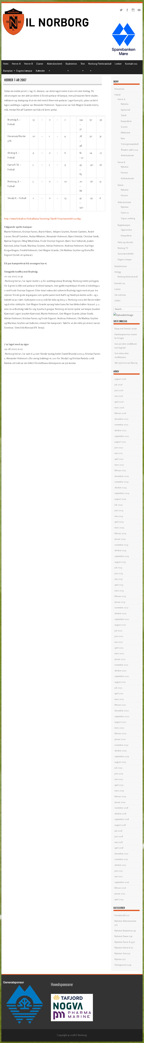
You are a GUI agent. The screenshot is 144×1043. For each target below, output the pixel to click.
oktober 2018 (120, 813)
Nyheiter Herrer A (122, 942)
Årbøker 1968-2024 (129, 149)
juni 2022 (118, 636)
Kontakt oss (131, 63)
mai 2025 (118, 453)
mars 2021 (119, 699)
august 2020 (120, 722)
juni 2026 (118, 390)
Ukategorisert (120, 965)
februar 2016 (120, 887)
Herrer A (16, 63)
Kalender (40, 70)
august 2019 (120, 762)
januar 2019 (119, 802)
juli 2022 (118, 630)
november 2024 (121, 481)
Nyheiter (125, 104)
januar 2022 (119, 659)
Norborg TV (123, 248)
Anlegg (117, 272)
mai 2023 (118, 579)
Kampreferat (126, 121)
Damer (39, 63)
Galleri (117, 300)
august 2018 (120, 825)
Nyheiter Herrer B (122, 947)
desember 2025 (121, 419)
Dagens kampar (24, 70)
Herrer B (28, 63)
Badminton (71, 63)
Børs (123, 138)
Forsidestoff (119, 915)
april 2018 (118, 847)
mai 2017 (118, 876)
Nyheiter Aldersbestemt (125, 921)
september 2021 (121, 676)
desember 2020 (121, 710)
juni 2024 (118, 510)
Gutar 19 (125, 212)
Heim (5, 63)
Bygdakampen (124, 225)
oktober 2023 (120, 550)
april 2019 (118, 785)
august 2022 (120, 624)
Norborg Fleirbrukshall (99, 63)
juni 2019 (118, 773)
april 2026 (118, 401)
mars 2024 (119, 527)
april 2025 (118, 459)
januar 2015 (119, 893)
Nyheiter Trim (120, 953)
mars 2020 (119, 727)
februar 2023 (120, 596)
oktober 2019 (120, 750)
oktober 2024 (120, 487)
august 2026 (120, 379)
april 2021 (118, 693)
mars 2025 (119, 464)
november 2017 (121, 859)
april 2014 (118, 899)
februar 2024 (120, 533)
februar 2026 (120, 413)
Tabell (123, 115)
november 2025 (121, 424)
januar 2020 (120, 739)
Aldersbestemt (54, 63)
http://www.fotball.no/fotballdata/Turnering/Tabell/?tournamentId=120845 (42, 218)
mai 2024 (118, 516)
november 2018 (121, 807)
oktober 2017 (120, 865)
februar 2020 (120, 733)
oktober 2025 (120, 430)
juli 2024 (118, 504)
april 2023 (118, 584)
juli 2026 (118, 384)
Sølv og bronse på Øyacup (126, 362)
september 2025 (121, 436)
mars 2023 (119, 590)
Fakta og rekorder (125, 242)
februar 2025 (120, 470)
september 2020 (121, 716)
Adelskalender (127, 155)
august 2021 (120, 682)
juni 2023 (118, 573)
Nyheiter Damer (121, 936)
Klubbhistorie (120, 266)
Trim (82, 63)
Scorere (124, 126)
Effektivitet (125, 132)
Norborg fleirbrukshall (128, 276)
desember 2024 (121, 476)
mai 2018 (118, 842)
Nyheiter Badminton (123, 930)
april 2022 (118, 647)
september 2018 (121, 819)
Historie (124, 172)
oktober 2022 (120, 613)
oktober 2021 (120, 670)
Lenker (118, 63)
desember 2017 (121, 853)
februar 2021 (120, 704)
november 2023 (121, 544)
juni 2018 (118, 836)
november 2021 (121, 664)
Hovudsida (119, 89)
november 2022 (121, 607)
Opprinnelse (126, 229)
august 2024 (120, 499)
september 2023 (121, 556)
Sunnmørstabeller (126, 253)
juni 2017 (118, 870)
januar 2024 (119, 539)
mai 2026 (118, 396)
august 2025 (120, 441)
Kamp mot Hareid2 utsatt (125, 328)
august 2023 (120, 562)
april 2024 (118, 521)
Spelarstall (125, 109)
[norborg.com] (46, 36)
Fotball (117, 94)
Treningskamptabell (130, 144)
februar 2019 (120, 796)
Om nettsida (120, 295)
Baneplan (8, 70)
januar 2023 (119, 602)
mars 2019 (119, 790)
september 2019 (121, 756)
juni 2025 (118, 447)
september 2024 (121, 493)
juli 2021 (118, 687)
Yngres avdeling (128, 218)
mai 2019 (118, 779)
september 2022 (121, 619)
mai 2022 (118, 642)
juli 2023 (118, 567)
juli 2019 (118, 767)
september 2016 (121, 882)
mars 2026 (119, 407)
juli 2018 (118, 830)
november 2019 (121, 745)
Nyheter (118, 959)
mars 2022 (119, 653)
